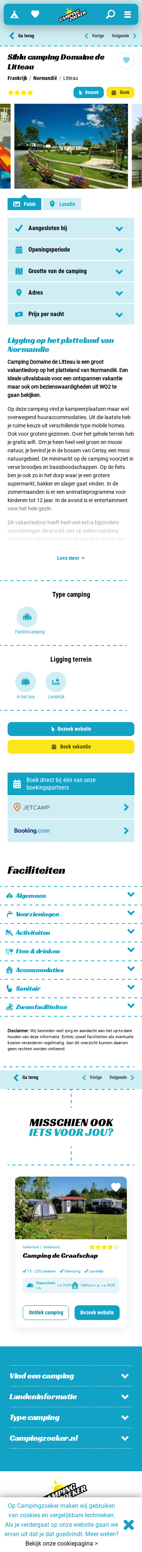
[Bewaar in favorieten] (116, 1187)
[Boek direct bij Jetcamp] (71, 807)
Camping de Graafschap (60, 1255)
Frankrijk (17, 78)
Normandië (45, 78)
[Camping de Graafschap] (71, 1208)
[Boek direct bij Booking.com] (71, 830)
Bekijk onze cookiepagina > (61, 1543)
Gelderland (31, 1247)
